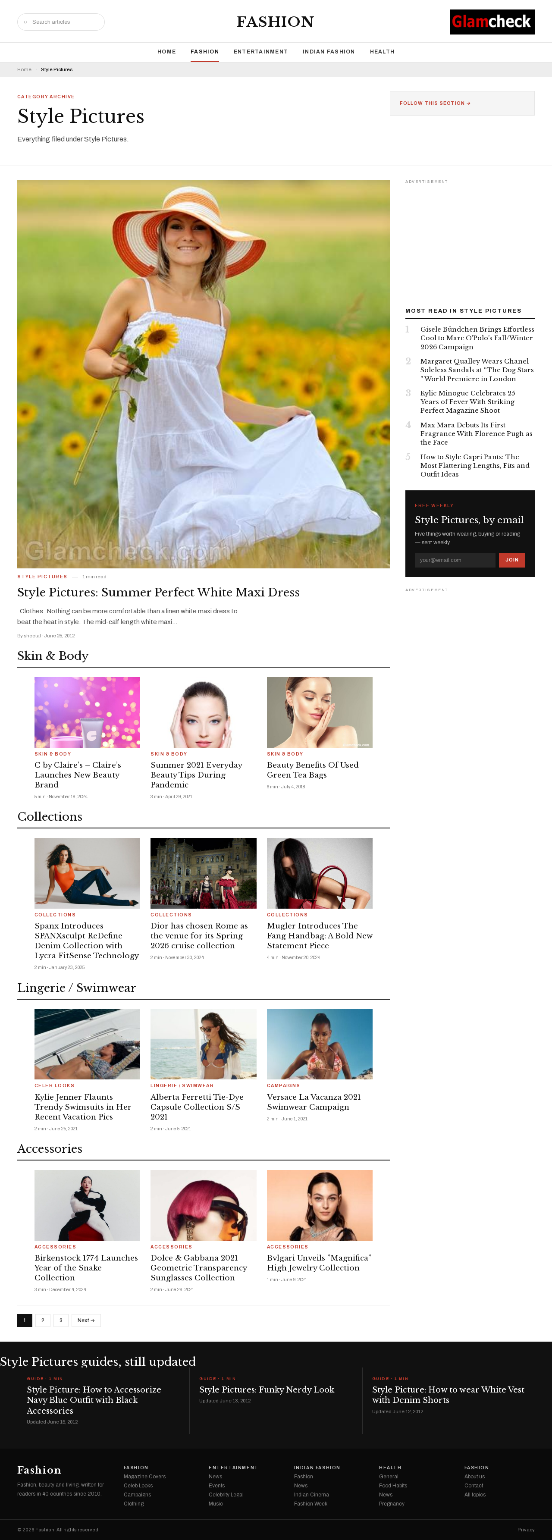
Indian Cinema (311, 1494)
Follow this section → (435, 103)
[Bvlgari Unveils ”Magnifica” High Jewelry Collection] (320, 1205)
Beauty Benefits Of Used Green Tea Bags (313, 770)
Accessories (55, 1247)
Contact (473, 1485)
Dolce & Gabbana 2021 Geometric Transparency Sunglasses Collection (199, 1268)
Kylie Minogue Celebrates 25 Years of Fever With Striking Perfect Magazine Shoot (467, 402)
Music (216, 1503)
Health (382, 52)
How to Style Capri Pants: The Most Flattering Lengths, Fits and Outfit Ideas (475, 466)
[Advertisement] (470, 240)
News (215, 1476)
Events (217, 1485)
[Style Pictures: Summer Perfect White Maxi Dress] (203, 374)
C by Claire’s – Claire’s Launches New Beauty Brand (77, 775)
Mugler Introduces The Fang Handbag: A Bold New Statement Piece (320, 936)
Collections (55, 915)
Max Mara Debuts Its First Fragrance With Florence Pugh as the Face (476, 434)
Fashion (276, 22)
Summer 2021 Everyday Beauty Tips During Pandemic (196, 775)
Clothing (134, 1503)
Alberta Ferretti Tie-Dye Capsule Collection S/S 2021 (197, 1107)
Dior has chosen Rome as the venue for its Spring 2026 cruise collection (199, 936)
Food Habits (393, 1485)
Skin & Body (52, 754)
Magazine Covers (145, 1476)
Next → (86, 1320)
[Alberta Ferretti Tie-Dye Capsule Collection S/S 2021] (203, 1044)
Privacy (526, 1529)
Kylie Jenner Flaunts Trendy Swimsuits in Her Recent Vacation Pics (83, 1107)
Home (166, 52)
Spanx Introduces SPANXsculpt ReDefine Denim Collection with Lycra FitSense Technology (86, 941)
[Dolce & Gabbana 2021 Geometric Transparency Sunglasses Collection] (203, 1205)
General (388, 1476)
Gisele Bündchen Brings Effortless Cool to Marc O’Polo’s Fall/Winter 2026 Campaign (477, 338)
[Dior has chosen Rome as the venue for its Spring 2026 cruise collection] (203, 873)
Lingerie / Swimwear (182, 1086)
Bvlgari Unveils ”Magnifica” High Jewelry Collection (319, 1263)
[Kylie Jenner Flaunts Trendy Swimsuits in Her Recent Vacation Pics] (87, 1044)
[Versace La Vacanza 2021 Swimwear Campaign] (320, 1044)
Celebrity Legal (226, 1494)
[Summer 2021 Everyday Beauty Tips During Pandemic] (203, 712)
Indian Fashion (329, 52)
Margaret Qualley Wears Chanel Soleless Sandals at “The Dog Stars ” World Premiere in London (477, 370)
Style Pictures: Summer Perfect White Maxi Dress (158, 592)
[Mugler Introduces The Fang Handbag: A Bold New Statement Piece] (320, 873)
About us (474, 1476)
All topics (475, 1494)
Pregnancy (392, 1503)
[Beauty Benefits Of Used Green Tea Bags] (320, 712)
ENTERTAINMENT (261, 52)
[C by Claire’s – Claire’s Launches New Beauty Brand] (87, 712)
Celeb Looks (54, 1086)
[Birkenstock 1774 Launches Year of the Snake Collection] (87, 1205)
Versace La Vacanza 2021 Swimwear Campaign (314, 1102)
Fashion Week (310, 1503)
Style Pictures (42, 577)
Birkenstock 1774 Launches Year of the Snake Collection (86, 1268)
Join (512, 559)
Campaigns (284, 1086)
